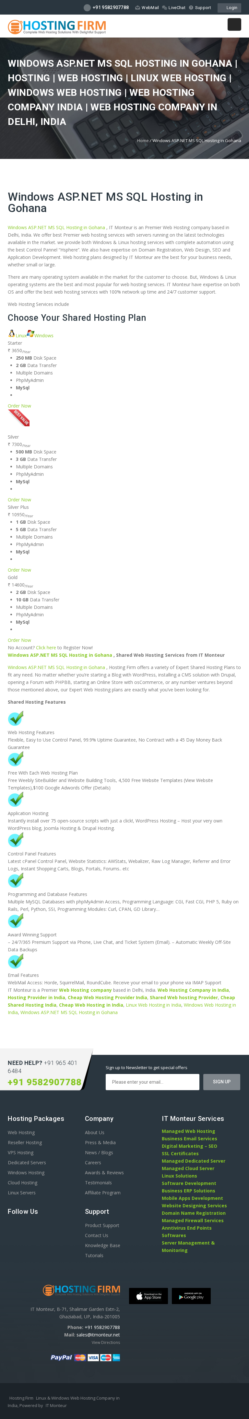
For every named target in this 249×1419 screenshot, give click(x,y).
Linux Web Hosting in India (153, 1005)
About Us (94, 1132)
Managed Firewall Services (193, 1220)
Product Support (102, 1225)
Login (231, 7)
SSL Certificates (180, 1153)
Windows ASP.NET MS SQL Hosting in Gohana (105, 202)
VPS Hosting (20, 1152)
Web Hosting (21, 1132)
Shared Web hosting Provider (184, 997)
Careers (93, 1162)
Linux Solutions (179, 1176)
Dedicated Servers (27, 1162)
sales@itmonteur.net (98, 1335)
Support (203, 7)
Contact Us (96, 1235)
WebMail (150, 7)
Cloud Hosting (22, 1182)
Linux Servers (22, 1193)
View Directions (106, 1342)
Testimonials (98, 1182)
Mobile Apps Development (192, 1198)
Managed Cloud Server (188, 1168)
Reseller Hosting (25, 1142)
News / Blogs (99, 1152)
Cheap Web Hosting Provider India (107, 997)
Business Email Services (189, 1138)
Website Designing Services (194, 1205)
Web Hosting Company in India (193, 990)
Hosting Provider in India (36, 997)
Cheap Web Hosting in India (91, 1005)
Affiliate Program (103, 1193)
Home (143, 140)
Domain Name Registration (194, 1213)
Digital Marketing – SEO (189, 1146)
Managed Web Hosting (188, 1131)
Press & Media (100, 1142)
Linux (21, 335)
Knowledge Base (102, 1245)
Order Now (19, 406)
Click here (46, 647)
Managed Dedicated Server (193, 1161)
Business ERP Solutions (188, 1191)
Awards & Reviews (104, 1172)
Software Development (189, 1183)
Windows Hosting (26, 1172)
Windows (43, 335)
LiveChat (177, 7)
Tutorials (94, 1255)
